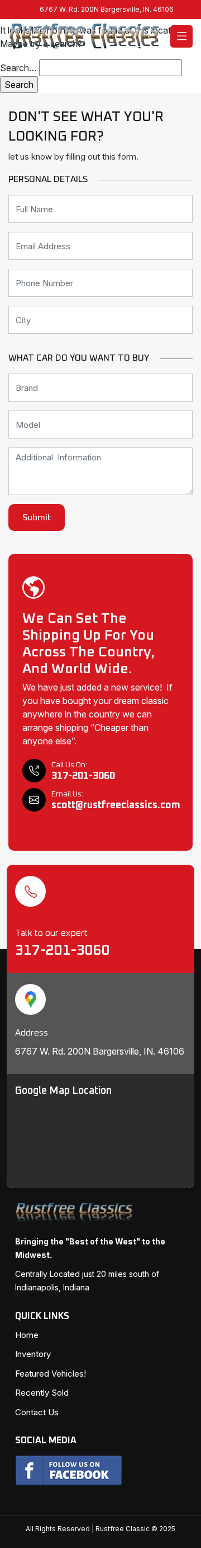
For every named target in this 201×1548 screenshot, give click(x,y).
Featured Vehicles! (50, 1373)
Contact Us (37, 1412)
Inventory (33, 1354)
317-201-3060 (64, 950)
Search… (18, 67)
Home (27, 1335)
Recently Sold (42, 1392)
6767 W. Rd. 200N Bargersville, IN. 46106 (107, 9)
